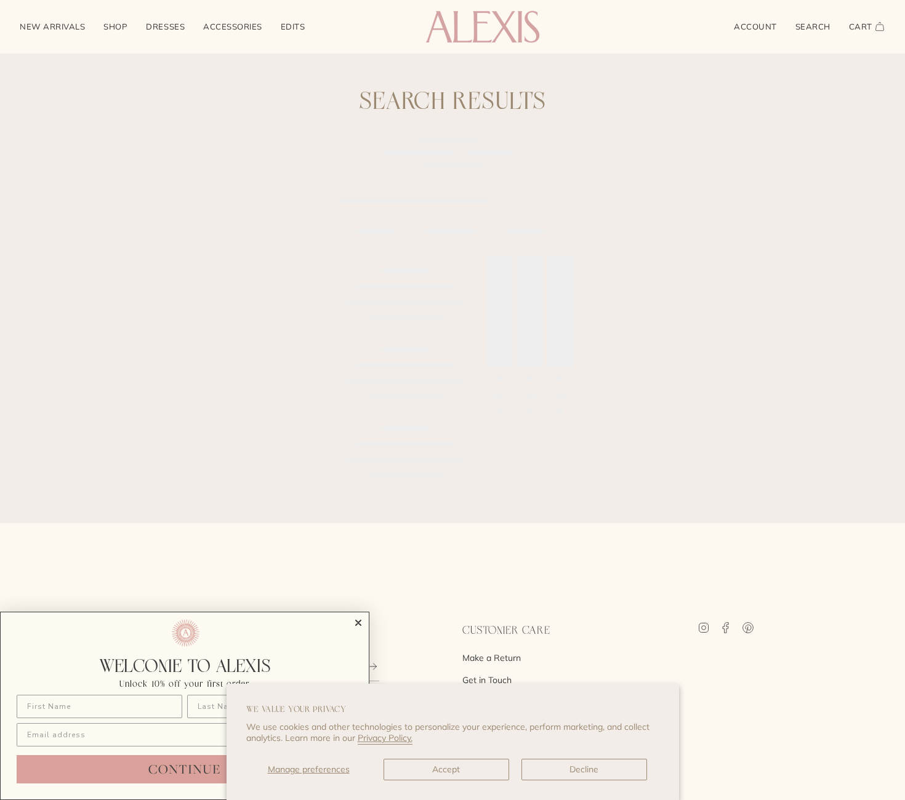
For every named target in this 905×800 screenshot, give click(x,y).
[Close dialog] (358, 623)
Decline (583, 769)
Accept (446, 769)
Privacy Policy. (385, 737)
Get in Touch (487, 680)
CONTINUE (184, 769)
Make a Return (491, 657)
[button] (115, 26)
